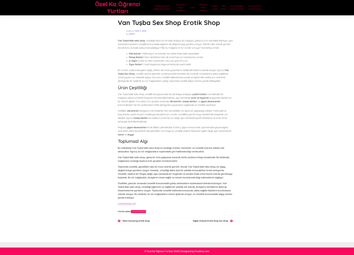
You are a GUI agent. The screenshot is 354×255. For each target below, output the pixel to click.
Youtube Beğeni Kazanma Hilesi (237, 7)
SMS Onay (223, 7)
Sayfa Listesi (214, 7)
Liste (192, 7)
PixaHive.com (202, 251)
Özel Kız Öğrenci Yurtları (117, 7)
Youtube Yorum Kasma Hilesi (254, 7)
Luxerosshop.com (127, 203)
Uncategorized (138, 212)
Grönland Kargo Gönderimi (180, 7)
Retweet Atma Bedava (203, 7)
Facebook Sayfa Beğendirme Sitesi (162, 7)
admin (132, 34)
